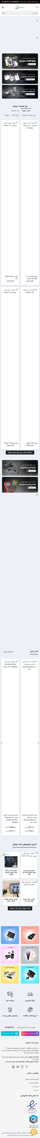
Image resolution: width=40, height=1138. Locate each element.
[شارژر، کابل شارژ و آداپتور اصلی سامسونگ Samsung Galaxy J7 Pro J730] (29, 736)
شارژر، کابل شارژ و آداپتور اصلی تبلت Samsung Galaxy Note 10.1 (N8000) (10, 818)
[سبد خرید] (3, 7)
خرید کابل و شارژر (8, 652)
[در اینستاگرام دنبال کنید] (22, 1067)
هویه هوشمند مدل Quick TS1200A (31, 277)
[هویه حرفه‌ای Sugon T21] (10, 198)
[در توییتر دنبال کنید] (17, 1067)
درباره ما (36, 1090)
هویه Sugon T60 (31, 443)
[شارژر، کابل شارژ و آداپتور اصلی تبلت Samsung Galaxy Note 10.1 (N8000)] (10, 736)
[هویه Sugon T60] (29, 365)
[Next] (2, 747)
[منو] (37, 7)
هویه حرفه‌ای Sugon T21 (11, 277)
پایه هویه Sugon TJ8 (11, 443)
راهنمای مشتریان (33, 1083)
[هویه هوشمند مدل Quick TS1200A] (29, 198)
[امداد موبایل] (20, 7)
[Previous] (38, 747)
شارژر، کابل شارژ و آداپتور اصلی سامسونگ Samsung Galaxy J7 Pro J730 (29, 818)
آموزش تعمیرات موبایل (32, 1079)
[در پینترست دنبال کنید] (13, 1067)
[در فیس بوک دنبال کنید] (26, 1067)
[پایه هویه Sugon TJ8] (10, 365)
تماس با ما (35, 1086)
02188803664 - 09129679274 (10, 2)
